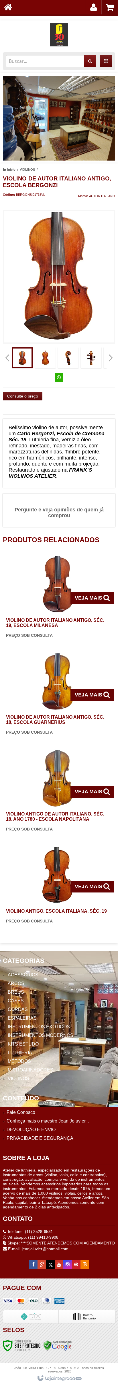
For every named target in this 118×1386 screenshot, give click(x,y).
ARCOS (16, 983)
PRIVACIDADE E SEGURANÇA (40, 1138)
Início (11, 169)
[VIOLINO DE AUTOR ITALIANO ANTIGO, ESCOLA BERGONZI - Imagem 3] (68, 357)
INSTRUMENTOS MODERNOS (40, 1035)
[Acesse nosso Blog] (84, 1264)
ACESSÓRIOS (23, 974)
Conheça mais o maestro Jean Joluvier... (48, 1120)
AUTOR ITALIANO (102, 196)
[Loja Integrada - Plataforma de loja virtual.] (59, 1378)
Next (108, 116)
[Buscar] (90, 61)
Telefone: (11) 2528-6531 (29, 1231)
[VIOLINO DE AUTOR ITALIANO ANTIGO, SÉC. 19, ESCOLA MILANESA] (58, 598)
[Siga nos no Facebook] (33, 1264)
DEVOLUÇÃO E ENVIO (31, 1129)
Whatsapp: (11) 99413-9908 (32, 1237)
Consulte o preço (22, 396)
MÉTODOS (19, 1061)
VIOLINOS (27, 169)
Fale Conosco (21, 1112)
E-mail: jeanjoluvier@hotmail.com (37, 1248)
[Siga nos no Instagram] (67, 1264)
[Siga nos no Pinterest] (76, 1264)
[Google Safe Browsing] (57, 1345)
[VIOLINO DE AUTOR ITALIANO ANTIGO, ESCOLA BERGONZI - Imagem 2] (45, 357)
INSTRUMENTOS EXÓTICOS (39, 1026)
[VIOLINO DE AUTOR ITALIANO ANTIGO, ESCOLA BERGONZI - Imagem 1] (22, 357)
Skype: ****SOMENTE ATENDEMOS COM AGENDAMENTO (60, 1243)
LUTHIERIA (20, 1052)
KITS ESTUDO (23, 1044)
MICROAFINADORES (30, 1069)
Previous (10, 118)
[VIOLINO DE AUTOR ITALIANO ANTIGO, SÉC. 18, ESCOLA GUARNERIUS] (58, 695)
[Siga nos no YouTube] (59, 1264)
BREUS (16, 992)
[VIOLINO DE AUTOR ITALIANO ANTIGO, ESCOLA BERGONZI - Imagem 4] (91, 357)
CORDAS (18, 1009)
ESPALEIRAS (22, 1018)
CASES (16, 1000)
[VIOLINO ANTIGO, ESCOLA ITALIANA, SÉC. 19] (58, 886)
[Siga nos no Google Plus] (42, 1264)
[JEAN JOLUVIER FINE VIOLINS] (59, 34)
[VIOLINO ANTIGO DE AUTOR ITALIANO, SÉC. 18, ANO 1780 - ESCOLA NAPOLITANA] (58, 792)
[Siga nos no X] (50, 1264)
